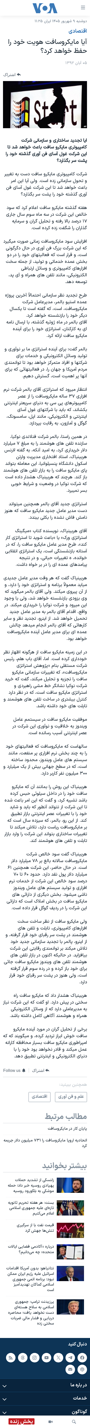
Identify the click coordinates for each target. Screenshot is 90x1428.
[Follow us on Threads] (23, 1357)
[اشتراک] (70, 1369)
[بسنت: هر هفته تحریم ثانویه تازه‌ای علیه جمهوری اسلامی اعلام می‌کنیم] (70, 1208)
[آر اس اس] (11, 1357)
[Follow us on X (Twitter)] (58, 1357)
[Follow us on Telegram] (70, 1357)
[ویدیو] (50, 1422)
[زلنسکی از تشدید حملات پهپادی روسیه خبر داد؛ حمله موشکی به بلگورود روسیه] (70, 1185)
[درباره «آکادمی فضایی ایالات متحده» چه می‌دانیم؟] (70, 1251)
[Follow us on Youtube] (46, 1357)
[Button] (12, 74)
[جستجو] (74, 1422)
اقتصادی (77, 31)
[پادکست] (82, 1369)
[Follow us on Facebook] (82, 1357)
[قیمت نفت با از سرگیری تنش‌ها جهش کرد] (70, 1230)
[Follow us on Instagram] (34, 1357)
